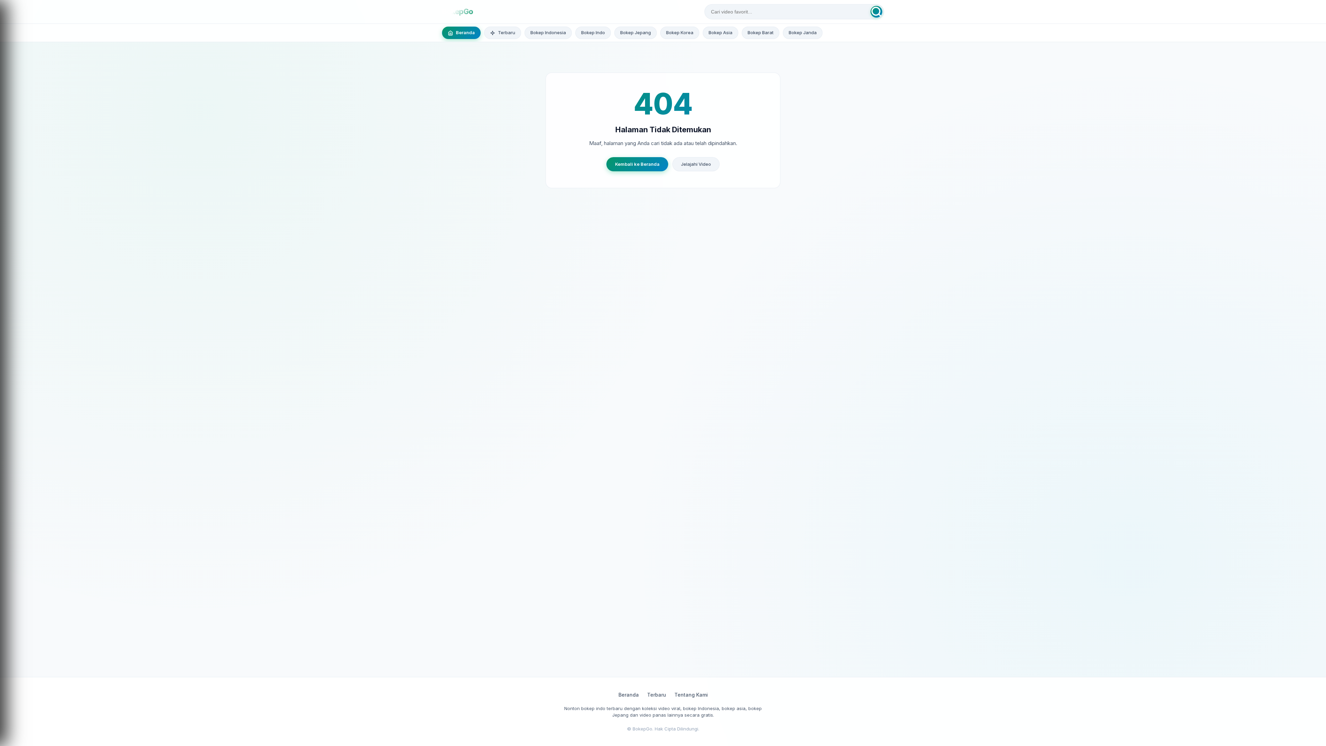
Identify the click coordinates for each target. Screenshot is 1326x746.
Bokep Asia (720, 32)
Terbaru (656, 695)
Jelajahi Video (696, 164)
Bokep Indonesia (548, 32)
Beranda (628, 695)
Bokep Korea (679, 32)
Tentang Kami (691, 695)
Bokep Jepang (635, 32)
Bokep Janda (803, 32)
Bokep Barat (761, 32)
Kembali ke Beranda (637, 164)
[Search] (876, 12)
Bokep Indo (593, 32)
